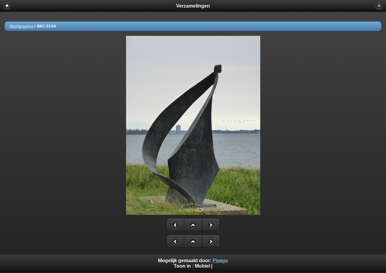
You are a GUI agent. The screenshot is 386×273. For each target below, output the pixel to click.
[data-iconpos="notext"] (193, 224)
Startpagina (21, 26)
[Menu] (379, 6)
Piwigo (220, 260)
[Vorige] (175, 224)
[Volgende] (211, 224)
